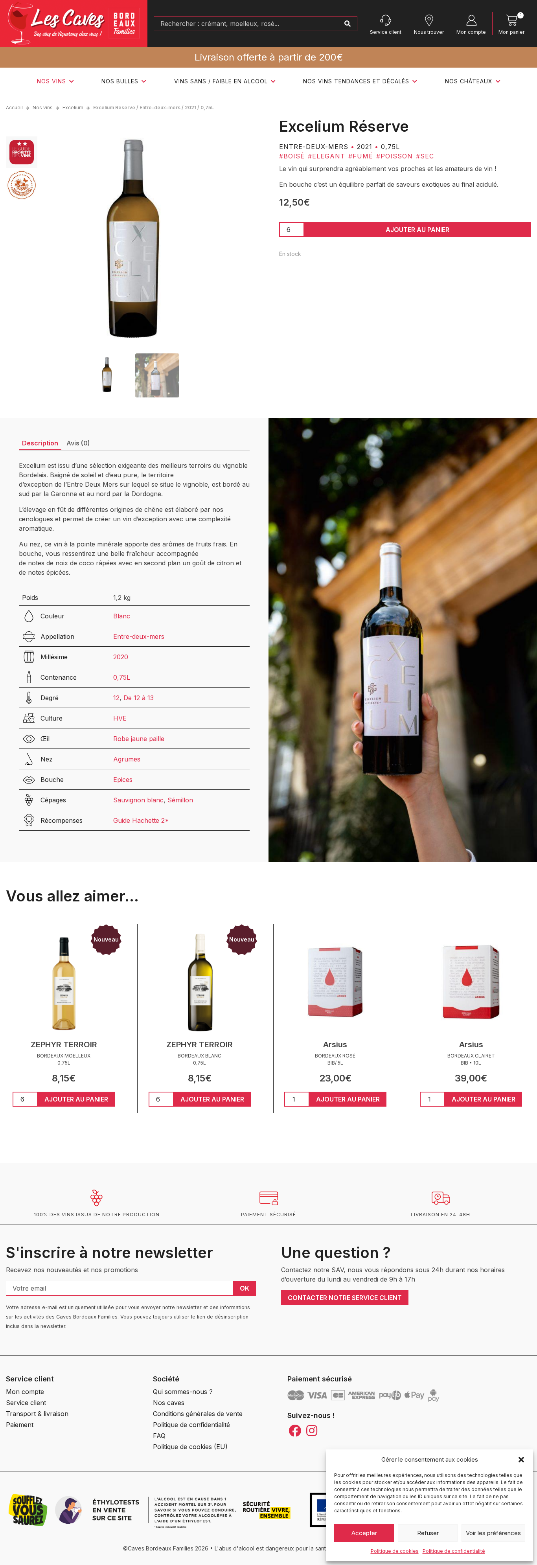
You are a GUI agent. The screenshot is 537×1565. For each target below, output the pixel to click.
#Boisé (292, 156)
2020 (120, 657)
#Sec (425, 156)
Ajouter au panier (417, 230)
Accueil (14, 107)
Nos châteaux (469, 81)
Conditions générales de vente (198, 1414)
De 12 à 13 (138, 698)
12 (116, 698)
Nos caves (168, 1403)
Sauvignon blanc (138, 800)
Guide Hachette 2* (141, 820)
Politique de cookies (395, 1551)
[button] (521, 1460)
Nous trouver (429, 32)
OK (244, 1288)
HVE (120, 718)
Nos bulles (119, 81)
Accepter (364, 1533)
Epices (122, 779)
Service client (385, 32)
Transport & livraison (37, 1414)
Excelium (73, 107)
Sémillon (180, 800)
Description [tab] (40, 443)
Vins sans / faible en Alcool (221, 81)
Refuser (428, 1533)
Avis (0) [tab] (78, 443)
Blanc (121, 616)
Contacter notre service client (345, 1298)
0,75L (121, 677)
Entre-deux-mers (138, 636)
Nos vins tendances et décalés (356, 81)
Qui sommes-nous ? (183, 1392)
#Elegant (326, 156)
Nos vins (51, 81)
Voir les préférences (493, 1533)
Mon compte (471, 32)
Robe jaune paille (138, 739)
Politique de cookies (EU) (190, 1447)
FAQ (159, 1436)
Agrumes (126, 759)
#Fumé (360, 156)
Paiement (19, 1425)
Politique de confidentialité (454, 1551)
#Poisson (394, 156)
